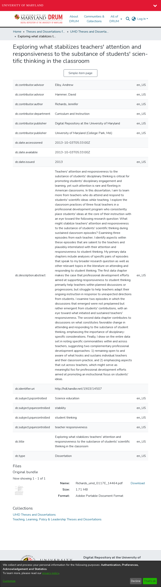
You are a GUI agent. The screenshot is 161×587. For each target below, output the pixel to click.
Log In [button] (141, 19)
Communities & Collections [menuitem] (94, 18)
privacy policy (50, 573)
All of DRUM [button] (114, 18)
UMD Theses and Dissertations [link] (89, 31)
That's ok (150, 581)
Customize (9, 581)
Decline (135, 581)
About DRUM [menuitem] (74, 18)
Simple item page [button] (80, 73)
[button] (39, 19)
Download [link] (138, 483)
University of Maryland (22, 5)
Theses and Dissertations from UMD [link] (45, 31)
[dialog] (80, 574)
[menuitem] (115, 19)
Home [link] (17, 31)
